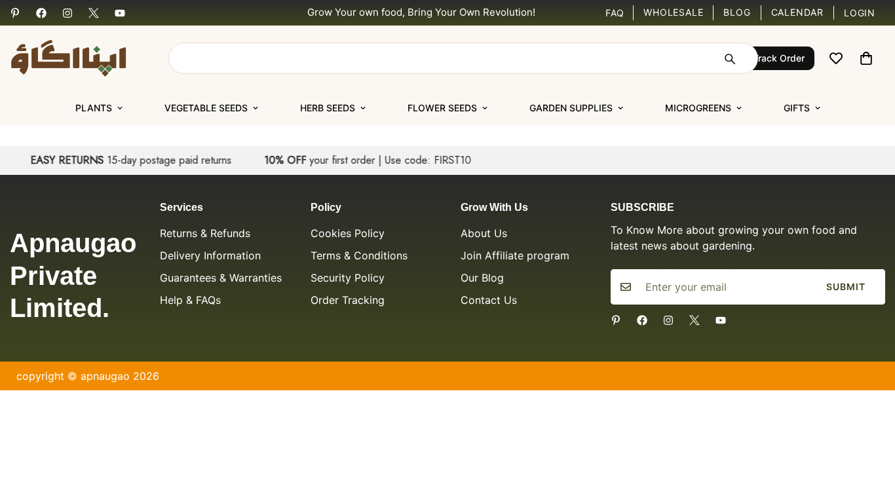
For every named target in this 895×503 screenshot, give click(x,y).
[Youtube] (120, 13)
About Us (484, 233)
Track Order (779, 58)
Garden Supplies (571, 107)
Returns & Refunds (205, 233)
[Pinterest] (15, 13)
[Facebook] (41, 13)
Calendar (797, 12)
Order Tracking (348, 300)
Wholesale (673, 12)
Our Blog (482, 277)
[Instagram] (67, 13)
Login (859, 12)
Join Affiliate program (515, 255)
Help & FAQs (190, 300)
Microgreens (698, 107)
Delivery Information (210, 255)
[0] (866, 58)
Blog (736, 12)
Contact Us (489, 300)
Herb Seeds (327, 107)
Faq (614, 13)
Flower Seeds (442, 107)
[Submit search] (729, 58)
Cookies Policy (348, 233)
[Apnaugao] (85, 58)
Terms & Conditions (359, 255)
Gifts (797, 107)
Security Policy (348, 277)
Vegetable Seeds (206, 107)
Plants (93, 107)
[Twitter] (93, 13)
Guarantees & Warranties (221, 277)
